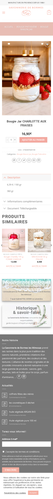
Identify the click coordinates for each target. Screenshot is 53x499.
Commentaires (15, 406)
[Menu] (3, 12)
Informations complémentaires (24, 201)
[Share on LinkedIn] (39, 160)
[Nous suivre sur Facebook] (19, 376)
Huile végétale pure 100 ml (22, 420)
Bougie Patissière (27, 26)
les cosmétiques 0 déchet (21, 403)
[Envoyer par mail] (29, 160)
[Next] (51, 250)
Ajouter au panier (33, 139)
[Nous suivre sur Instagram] (24, 376)
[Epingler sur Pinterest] (34, 160)
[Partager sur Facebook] (19, 160)
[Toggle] (4, 177)
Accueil (8, 26)
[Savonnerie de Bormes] (26, 15)
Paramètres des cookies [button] (15, 493)
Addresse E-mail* (10, 439)
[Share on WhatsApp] (14, 160)
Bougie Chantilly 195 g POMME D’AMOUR (13, 258)
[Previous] (2, 250)
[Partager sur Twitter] (24, 160)
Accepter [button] (33, 492)
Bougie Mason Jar (24, 154)
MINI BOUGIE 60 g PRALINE (39, 258)
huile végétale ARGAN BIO (22, 412)
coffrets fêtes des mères (21, 394)
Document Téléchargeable (22, 208)
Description (13, 177)
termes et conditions (29, 451)
